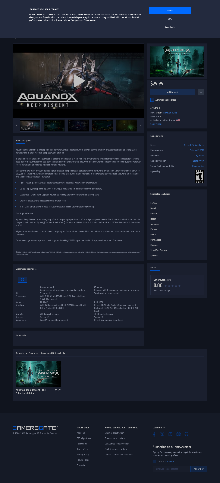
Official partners (84, 438)
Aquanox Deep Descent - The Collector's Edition (31, 391)
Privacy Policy (83, 454)
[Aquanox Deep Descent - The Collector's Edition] (38, 374)
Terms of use (82, 449)
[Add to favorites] (201, 92)
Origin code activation (114, 432)
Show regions (156, 123)
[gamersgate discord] (178, 434)
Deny (170, 19)
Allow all (170, 10)
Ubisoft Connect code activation (119, 454)
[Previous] (16, 125)
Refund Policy (83, 459)
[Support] (186, 434)
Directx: (19, 317)
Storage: (19, 314)
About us (81, 432)
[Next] (140, 125)
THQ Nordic (199, 155)
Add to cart (172, 92)
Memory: (20, 302)
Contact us (82, 465)
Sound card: (21, 320)
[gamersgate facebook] (154, 434)
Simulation (199, 145)
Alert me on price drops (165, 99)
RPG (192, 145)
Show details (170, 27)
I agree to (166, 461)
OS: (17, 293)
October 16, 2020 (197, 150)
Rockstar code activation (116, 449)
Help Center (82, 443)
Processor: (21, 296)
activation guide (170, 112)
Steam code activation (115, 438)
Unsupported (198, 166)
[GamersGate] (35, 430)
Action (186, 145)
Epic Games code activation (117, 443)
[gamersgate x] (162, 434)
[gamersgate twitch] (170, 434)
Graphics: (20, 305)
